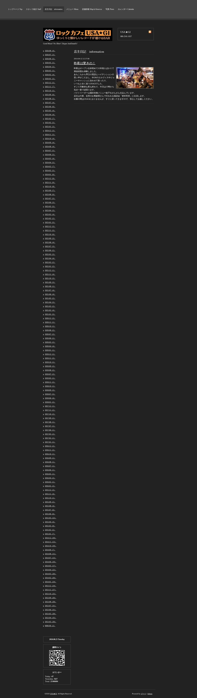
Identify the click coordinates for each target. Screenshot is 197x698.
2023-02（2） (50, 218)
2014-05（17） (50, 566)
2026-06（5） (50, 59)
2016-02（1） (50, 482)
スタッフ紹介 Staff (33, 9)
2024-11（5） (50, 134)
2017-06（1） (50, 430)
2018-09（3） (50, 390)
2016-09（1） (50, 458)
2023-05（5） (50, 206)
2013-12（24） (50, 586)
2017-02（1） (50, 438)
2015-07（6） (50, 510)
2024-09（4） (50, 142)
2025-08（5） (50, 99)
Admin (149, 694)
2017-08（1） (50, 422)
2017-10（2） (50, 414)
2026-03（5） (50, 71)
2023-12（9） (50, 178)
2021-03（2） (50, 306)
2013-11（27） (50, 590)
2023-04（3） (50, 210)
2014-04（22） (50, 570)
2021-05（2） (50, 298)
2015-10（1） (50, 498)
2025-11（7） (50, 87)
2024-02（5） (50, 170)
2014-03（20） (50, 574)
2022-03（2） (50, 262)
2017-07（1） (50, 426)
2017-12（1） (50, 406)
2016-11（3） (50, 450)
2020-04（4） (50, 346)
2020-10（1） (50, 326)
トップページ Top (15, 9)
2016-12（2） (50, 446)
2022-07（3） (50, 246)
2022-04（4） (50, 258)
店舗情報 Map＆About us (92, 9)
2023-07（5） (50, 198)
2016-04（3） (50, 478)
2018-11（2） (50, 382)
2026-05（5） (50, 63)
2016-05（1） (50, 474)
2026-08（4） (50, 51)
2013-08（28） (50, 602)
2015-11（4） (50, 494)
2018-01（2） (50, 402)
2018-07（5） (50, 394)
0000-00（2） (50, 626)
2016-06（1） (50, 470)
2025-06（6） (50, 107)
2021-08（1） (50, 286)
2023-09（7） (50, 190)
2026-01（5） (50, 79)
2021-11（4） (50, 274)
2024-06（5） (50, 154)
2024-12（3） (50, 130)
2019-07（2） (50, 374)
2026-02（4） (50, 75)
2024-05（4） (50, 158)
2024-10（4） (50, 138)
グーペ (143, 694)
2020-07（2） (50, 334)
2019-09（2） (50, 366)
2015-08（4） (50, 506)
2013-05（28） (50, 614)
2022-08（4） (50, 242)
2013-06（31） (50, 610)
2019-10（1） (50, 362)
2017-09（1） (50, 418)
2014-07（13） (50, 558)
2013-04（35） (50, 618)
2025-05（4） (50, 110)
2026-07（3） (50, 55)
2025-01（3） (50, 126)
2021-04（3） (50, 302)
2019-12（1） (50, 354)
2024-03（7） (50, 166)
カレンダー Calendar (126, 9)
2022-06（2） (50, 250)
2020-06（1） (50, 338)
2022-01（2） (50, 266)
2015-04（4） (50, 522)
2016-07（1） (50, 466)
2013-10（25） (50, 594)
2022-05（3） (50, 254)
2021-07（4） (50, 290)
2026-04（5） (50, 67)
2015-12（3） (50, 490)
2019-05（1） (50, 378)
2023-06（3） (50, 202)
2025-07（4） (50, 103)
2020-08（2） (50, 330)
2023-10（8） (50, 186)
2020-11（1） (50, 322)
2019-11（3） (50, 358)
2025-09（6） (50, 95)
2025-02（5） (50, 122)
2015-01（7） (50, 534)
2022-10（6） (50, 234)
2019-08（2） (50, 370)
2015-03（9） (50, 526)
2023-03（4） (50, 214)
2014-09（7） (50, 550)
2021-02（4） (50, 310)
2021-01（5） (50, 314)
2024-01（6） (50, 174)
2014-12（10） (50, 538)
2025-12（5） (50, 83)
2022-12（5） (50, 226)
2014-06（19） (50, 562)
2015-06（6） (50, 514)
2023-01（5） (50, 222)
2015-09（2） (50, 502)
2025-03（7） (50, 118)
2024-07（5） (50, 150)
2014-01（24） (50, 582)
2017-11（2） (50, 410)
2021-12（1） (50, 270)
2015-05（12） (50, 518)
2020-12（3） (50, 318)
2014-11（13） (50, 542)
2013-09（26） (50, 598)
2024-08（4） (50, 146)
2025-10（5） (50, 91)
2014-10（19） (50, 546)
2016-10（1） (50, 454)
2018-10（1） (50, 386)
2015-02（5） (50, 530)
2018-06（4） (50, 398)
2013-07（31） (50, 606)
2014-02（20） (50, 578)
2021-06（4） (50, 294)
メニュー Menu (72, 9)
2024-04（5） (50, 162)
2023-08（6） (50, 194)
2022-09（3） (50, 238)
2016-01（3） (50, 486)
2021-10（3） (50, 278)
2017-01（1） (50, 442)
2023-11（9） (50, 182)
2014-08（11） (50, 554)
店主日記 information (53, 9)
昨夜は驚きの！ (84, 63)
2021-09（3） (50, 282)
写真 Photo (110, 9)
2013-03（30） (50, 622)
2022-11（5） (50, 230)
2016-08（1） (50, 462)
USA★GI (53, 694)
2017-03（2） (50, 434)
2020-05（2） (50, 342)
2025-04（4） (50, 114)
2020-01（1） (50, 350)
